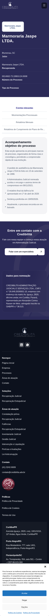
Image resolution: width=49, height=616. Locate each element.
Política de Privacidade (31, 613)
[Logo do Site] (10, 5)
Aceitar (24, 593)
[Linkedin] (21, 344)
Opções (24, 607)
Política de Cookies (15, 613)
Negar (24, 600)
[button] (45, 566)
